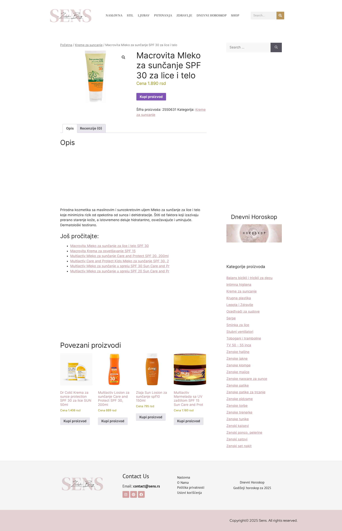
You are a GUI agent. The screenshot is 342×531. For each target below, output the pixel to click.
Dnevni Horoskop (212, 15)
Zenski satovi (236, 439)
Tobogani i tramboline (243, 338)
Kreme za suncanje (89, 45)
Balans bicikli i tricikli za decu (249, 278)
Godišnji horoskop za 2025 (252, 488)
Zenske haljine (237, 352)
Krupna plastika (238, 298)
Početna (66, 45)
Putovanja (163, 15)
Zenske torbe (237, 406)
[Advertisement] (133, 178)
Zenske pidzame (239, 399)
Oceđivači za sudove (243, 311)
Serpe (231, 318)
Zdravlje (184, 15)
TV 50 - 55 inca (238, 345)
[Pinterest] (133, 494)
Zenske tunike (237, 419)
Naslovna (114, 15)
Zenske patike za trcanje (245, 392)
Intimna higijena (238, 285)
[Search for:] (248, 47)
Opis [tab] (70, 128)
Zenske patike (237, 385)
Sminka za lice (237, 325)
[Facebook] (141, 494)
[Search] (276, 47)
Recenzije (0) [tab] (91, 128)
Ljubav (144, 15)
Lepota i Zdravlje (239, 305)
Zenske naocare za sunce (246, 379)
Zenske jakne (237, 359)
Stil (130, 15)
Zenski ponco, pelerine (244, 432)
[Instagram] (126, 494)
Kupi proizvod (151, 97)
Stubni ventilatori (239, 332)
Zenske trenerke (239, 412)
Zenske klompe (238, 365)
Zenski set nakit (239, 446)
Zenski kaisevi (237, 426)
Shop (235, 15)
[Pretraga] (280, 15)
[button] (123, 57)
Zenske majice (237, 372)
